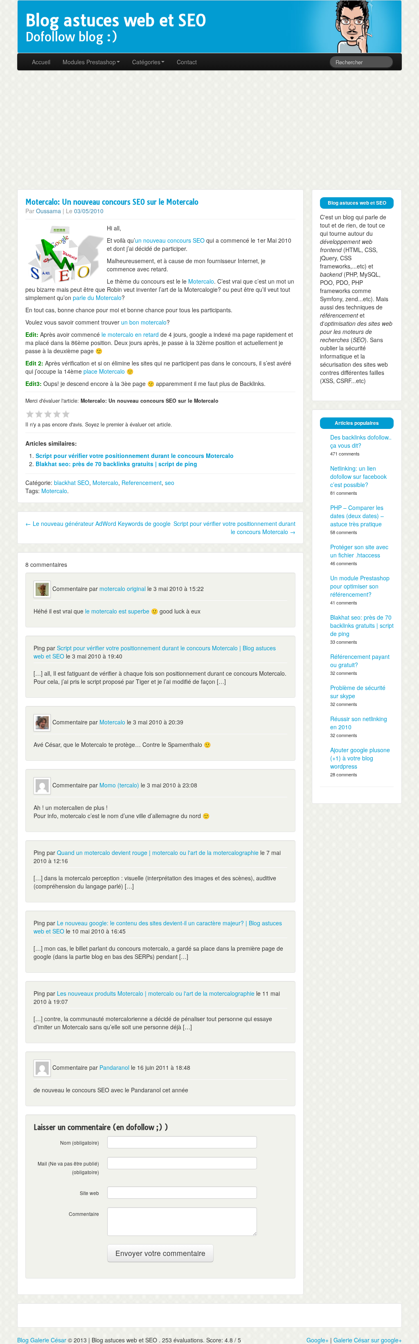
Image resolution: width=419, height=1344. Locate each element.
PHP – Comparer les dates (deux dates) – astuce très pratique (357, 515)
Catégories (146, 62)
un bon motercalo (144, 322)
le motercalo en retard (129, 334)
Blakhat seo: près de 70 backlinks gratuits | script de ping (116, 464)
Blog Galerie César (41, 1340)
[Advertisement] (209, 129)
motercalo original (122, 588)
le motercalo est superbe (117, 611)
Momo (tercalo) (119, 785)
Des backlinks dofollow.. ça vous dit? (361, 441)
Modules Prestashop (89, 62)
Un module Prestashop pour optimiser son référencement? (360, 586)
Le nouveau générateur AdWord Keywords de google (98, 523)
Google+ (317, 1340)
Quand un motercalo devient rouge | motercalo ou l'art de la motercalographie (158, 852)
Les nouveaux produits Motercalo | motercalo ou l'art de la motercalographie (156, 993)
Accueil (41, 62)
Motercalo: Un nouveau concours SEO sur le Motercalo (111, 202)
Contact (187, 62)
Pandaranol (114, 1067)
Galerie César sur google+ (367, 1340)
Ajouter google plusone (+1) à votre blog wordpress (360, 758)
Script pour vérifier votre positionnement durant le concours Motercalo (135, 455)
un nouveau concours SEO (170, 240)
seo (169, 482)
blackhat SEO (71, 482)
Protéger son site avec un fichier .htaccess (359, 551)
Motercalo (201, 281)
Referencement (142, 482)
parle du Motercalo (97, 297)
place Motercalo (104, 371)
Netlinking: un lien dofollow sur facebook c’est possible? (358, 476)
